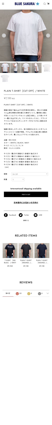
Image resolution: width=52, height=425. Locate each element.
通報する (26, 220)
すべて (8, 293)
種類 (5, 174)
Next (48, 35)
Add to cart (26, 194)
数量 (5, 179)
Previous (4, 35)
